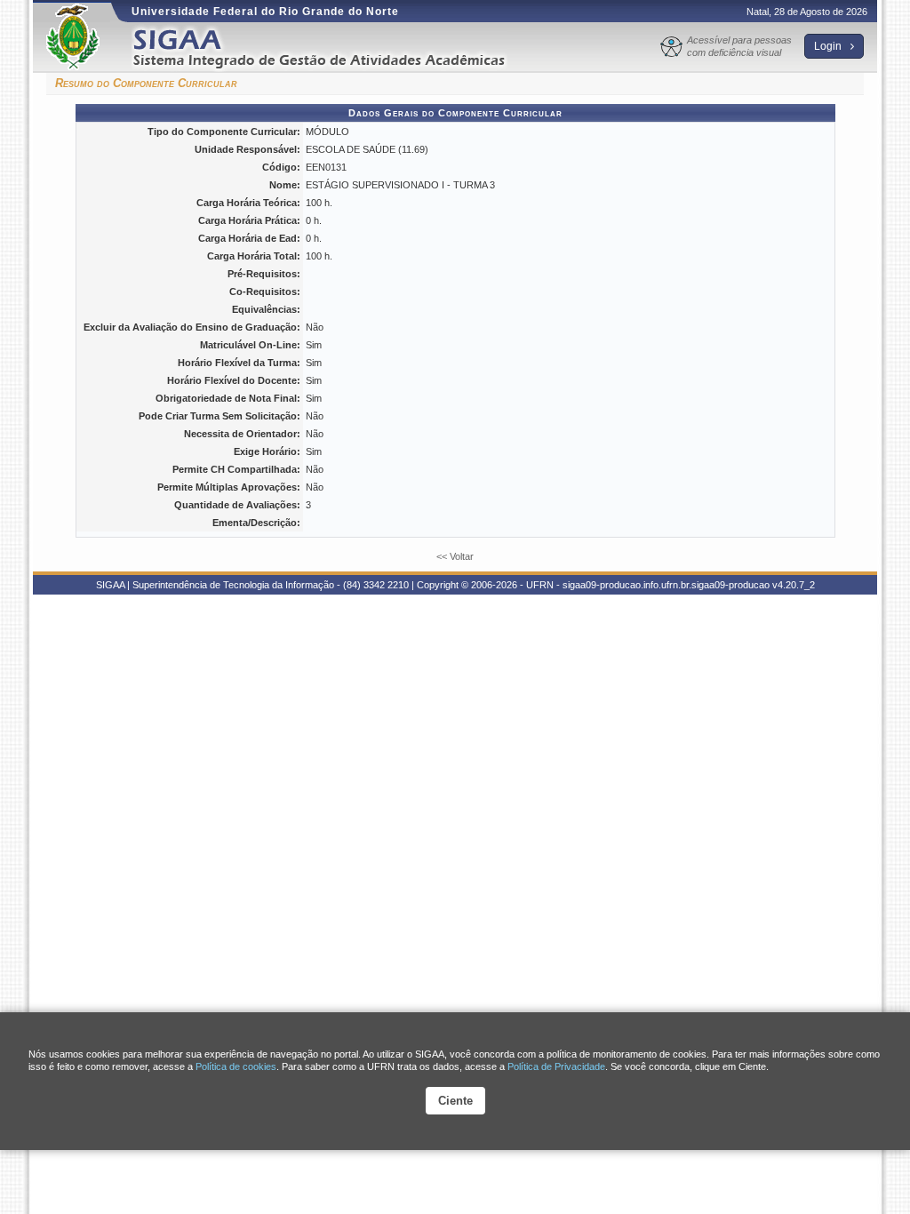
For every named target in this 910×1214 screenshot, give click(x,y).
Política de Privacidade (556, 1066)
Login (829, 46)
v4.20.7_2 (793, 584)
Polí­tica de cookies (236, 1066)
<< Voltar (455, 556)
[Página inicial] (331, 47)
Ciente (455, 1100)
